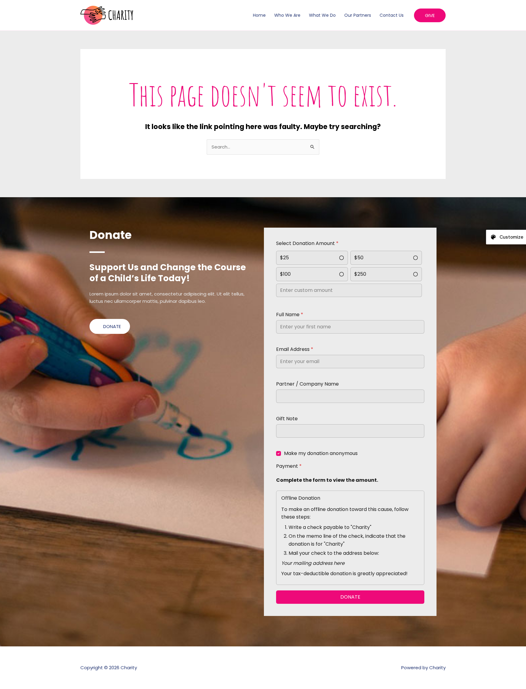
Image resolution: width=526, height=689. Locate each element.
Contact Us (392, 15)
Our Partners (357, 15)
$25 (284, 257)
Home (259, 15)
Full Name (289, 314)
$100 (285, 274)
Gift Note (287, 418)
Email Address (294, 349)
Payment (289, 466)
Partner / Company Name (307, 383)
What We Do (322, 15)
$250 (360, 274)
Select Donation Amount (307, 243)
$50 (358, 257)
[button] (430, 15)
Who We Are (287, 15)
